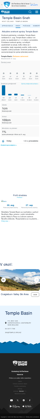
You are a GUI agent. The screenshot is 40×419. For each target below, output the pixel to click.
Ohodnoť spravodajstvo (8, 145)
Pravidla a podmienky (20, 386)
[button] (30, 12)
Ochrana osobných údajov (20, 384)
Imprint (20, 381)
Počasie (26, 26)
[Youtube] (11, 400)
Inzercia (20, 374)
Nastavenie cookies (20, 393)
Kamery (36, 26)
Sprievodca (7, 26)
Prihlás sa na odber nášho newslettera (20, 378)
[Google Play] (15, 406)
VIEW (35, 295)
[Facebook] (29, 400)
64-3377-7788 (10, 329)
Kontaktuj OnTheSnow (20, 371)
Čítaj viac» (5, 221)
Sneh (18, 26)
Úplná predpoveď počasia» (30, 84)
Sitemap (20, 389)
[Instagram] (23, 400)
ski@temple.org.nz (13, 332)
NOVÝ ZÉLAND (8, 21)
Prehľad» (20, 197)
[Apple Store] (27, 406)
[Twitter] (17, 400)
